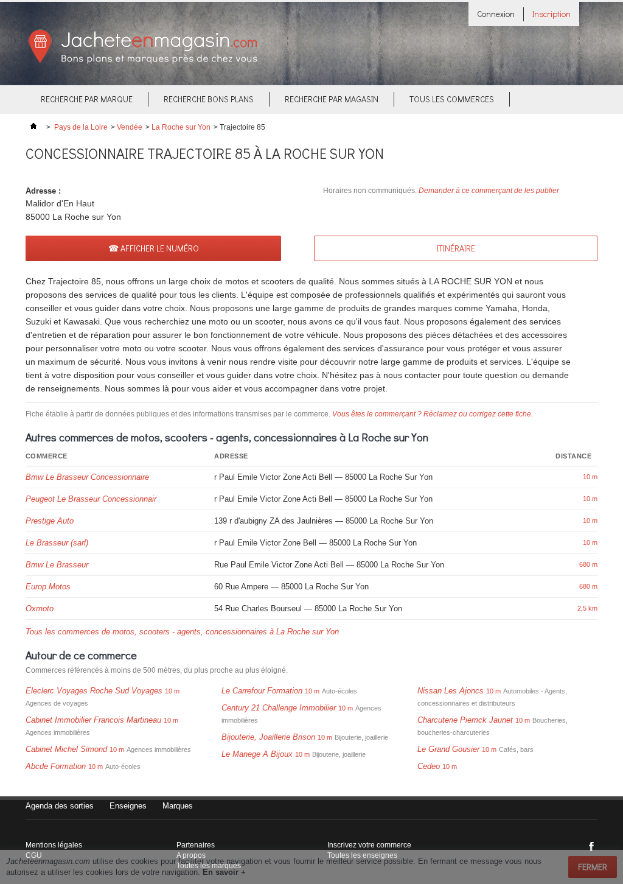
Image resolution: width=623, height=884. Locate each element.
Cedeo (428, 766)
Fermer (592, 866)
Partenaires (195, 845)
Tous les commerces (451, 99)
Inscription (551, 13)
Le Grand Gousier (448, 749)
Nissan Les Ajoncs (450, 690)
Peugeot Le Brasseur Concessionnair (91, 498)
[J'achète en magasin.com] (143, 62)
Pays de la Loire (81, 127)
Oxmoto (40, 608)
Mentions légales (54, 845)
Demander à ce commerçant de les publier (489, 190)
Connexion (496, 13)
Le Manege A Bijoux (257, 754)
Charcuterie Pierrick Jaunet (465, 719)
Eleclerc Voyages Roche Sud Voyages (94, 690)
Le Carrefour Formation (261, 690)
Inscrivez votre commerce (369, 845)
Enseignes (128, 805)
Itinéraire (456, 248)
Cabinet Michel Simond (66, 749)
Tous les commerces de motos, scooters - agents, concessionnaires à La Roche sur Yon (182, 631)
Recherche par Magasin (331, 99)
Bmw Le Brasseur (57, 564)
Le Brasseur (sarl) (57, 542)
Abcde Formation (56, 766)
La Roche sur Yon (181, 127)
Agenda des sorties (60, 805)
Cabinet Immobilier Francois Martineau (93, 719)
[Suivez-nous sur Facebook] (591, 846)
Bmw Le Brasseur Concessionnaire (87, 477)
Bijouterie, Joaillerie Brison (268, 737)
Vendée (129, 127)
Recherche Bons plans (209, 99)
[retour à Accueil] (33, 127)
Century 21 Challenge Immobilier (278, 707)
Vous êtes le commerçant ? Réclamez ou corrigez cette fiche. (432, 414)
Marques (177, 805)
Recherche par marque (87, 99)
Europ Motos (48, 586)
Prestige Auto (50, 520)
